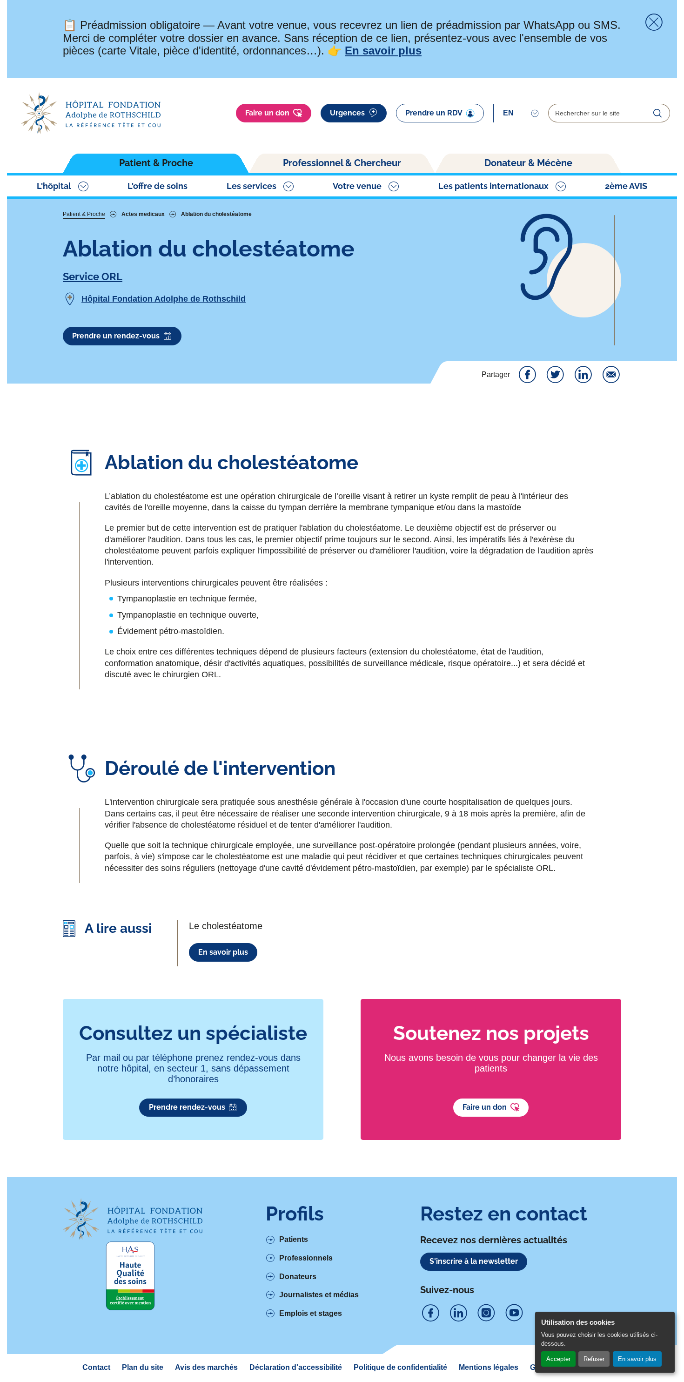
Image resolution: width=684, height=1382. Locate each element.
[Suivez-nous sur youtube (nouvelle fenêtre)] (514, 1313)
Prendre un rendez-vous (116, 335)
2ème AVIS (626, 186)
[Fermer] (653, 22)
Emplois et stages (310, 1313)
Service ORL (92, 276)
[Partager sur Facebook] (527, 374)
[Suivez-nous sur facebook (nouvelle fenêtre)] (430, 1313)
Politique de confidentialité (400, 1367)
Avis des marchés (206, 1367)
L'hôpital (54, 186)
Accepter (558, 1358)
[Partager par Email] (611, 374)
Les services (251, 186)
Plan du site (142, 1367)
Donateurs (297, 1277)
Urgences (347, 112)
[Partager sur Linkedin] (583, 374)
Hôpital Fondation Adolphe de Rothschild (163, 298)
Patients (293, 1239)
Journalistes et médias (319, 1295)
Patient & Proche (156, 163)
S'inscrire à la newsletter (473, 1261)
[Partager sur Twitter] (555, 374)
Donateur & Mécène (528, 163)
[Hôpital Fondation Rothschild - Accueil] (91, 113)
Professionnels (306, 1258)
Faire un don (267, 112)
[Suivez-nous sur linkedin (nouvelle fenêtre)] (458, 1313)
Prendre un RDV (434, 112)
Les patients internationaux (493, 186)
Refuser (593, 1358)
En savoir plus (637, 1358)
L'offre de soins (157, 186)
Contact (96, 1367)
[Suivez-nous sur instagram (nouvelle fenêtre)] (486, 1313)
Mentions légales (488, 1367)
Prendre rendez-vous (187, 1107)
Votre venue (357, 186)
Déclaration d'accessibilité (295, 1367)
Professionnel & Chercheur (342, 163)
